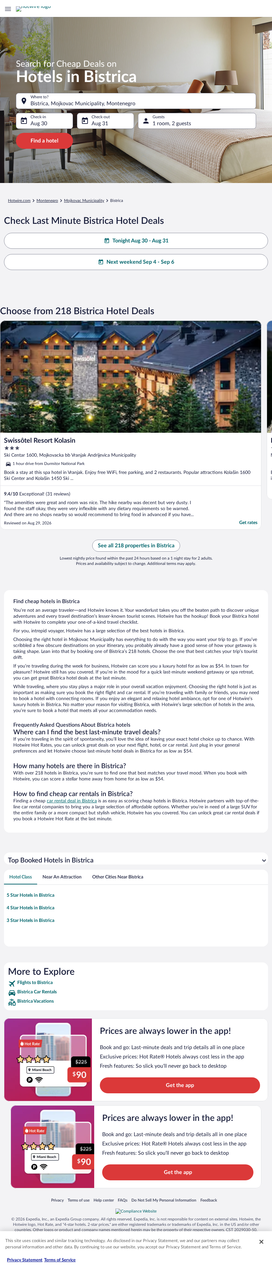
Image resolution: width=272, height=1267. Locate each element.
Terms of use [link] (79, 1200)
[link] (136, 984)
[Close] (261, 1241)
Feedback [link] (208, 1200)
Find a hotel (44, 140)
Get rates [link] (248, 522)
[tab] (20, 877)
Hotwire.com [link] (19, 201)
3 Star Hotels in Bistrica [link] (30, 920)
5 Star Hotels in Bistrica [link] (30, 895)
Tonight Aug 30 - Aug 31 (140, 240)
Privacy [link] (57, 1200)
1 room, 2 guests (172, 123)
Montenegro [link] (47, 201)
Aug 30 (39, 123)
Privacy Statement (24, 1260)
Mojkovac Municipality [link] (84, 201)
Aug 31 (100, 123)
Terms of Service (60, 1260)
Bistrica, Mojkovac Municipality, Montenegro (83, 103)
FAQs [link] (122, 1200)
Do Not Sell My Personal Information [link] (163, 1200)
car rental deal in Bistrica (72, 801)
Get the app (180, 1085)
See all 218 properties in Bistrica (136, 545)
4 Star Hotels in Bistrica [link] (30, 908)
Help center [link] (104, 1200)
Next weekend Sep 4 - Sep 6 (140, 262)
